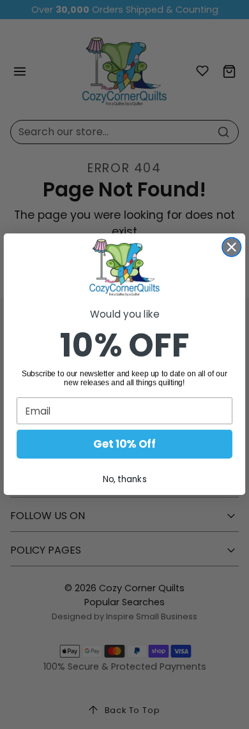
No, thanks (125, 479)
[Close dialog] (231, 247)
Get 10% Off (124, 444)
